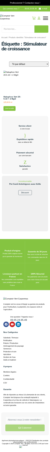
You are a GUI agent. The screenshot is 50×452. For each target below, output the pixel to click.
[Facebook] (6, 324)
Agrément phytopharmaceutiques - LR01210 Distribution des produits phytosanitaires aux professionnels (25, 441)
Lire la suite (9, 108)
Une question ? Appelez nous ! (21, 317)
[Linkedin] (18, 324)
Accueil (4, 37)
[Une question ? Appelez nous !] (5, 318)
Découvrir (25, 193)
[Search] (41, 29)
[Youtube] (12, 324)
